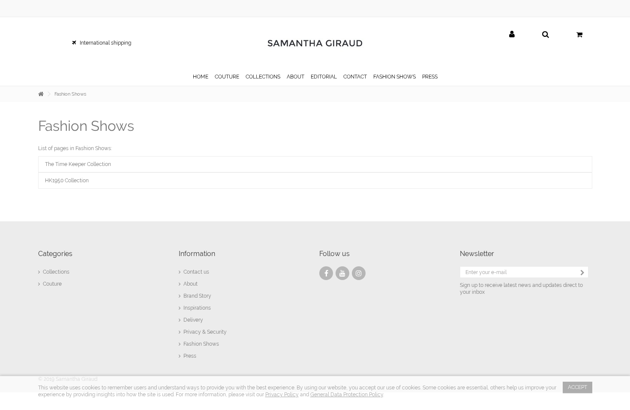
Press (189, 356)
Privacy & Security (205, 332)
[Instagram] (359, 273)
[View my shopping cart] (580, 35)
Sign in (512, 34)
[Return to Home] (40, 94)
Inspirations (197, 308)
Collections (56, 272)
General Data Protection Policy (346, 395)
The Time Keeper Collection (78, 164)
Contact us (196, 272)
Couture (52, 284)
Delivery (193, 320)
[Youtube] (342, 273)
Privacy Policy (282, 395)
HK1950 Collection (67, 181)
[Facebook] (326, 273)
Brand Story (197, 296)
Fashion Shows (86, 126)
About (190, 284)
